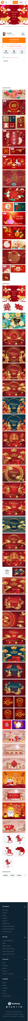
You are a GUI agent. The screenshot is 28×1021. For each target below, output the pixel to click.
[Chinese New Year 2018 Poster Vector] (13, 199)
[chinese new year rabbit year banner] (13, 515)
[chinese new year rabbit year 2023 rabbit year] (13, 654)
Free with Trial (14, 40)
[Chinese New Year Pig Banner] (6, 308)
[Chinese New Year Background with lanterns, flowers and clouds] (13, 93)
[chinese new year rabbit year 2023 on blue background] (13, 481)
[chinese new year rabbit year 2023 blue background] (13, 583)
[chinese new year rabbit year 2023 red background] (13, 396)
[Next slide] (22, 991)
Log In (20, 2)
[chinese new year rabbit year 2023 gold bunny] (13, 447)
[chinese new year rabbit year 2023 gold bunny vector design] (13, 739)
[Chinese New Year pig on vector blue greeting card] (13, 379)
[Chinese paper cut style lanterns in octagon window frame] (8, 237)
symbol (5, 991)
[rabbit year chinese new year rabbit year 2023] (13, 722)
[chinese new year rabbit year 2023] (13, 430)
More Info (6, 60)
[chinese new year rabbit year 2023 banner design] (9, 640)
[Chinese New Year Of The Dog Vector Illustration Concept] (6, 325)
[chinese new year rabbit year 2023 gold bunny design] (13, 600)
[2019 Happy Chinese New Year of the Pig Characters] (13, 106)
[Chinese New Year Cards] (9, 121)
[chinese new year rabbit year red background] (13, 671)
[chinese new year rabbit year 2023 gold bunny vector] (13, 705)
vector (12, 991)
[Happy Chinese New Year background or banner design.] (13, 828)
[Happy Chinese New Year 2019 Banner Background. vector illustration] (9, 284)
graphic (19, 991)
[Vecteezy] (2, 2)
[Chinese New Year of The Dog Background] (7, 227)
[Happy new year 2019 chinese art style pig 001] (8, 770)
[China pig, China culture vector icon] (7, 630)
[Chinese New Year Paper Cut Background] (6, 274)
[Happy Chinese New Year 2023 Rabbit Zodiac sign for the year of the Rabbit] (7, 135)
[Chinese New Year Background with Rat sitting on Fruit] (13, 262)
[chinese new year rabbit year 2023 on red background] (13, 688)
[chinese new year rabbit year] (13, 617)
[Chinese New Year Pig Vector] (13, 341)
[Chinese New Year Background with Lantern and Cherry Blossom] (13, 296)
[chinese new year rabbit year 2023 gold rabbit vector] (13, 549)
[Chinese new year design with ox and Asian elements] (13, 183)
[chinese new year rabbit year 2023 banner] (13, 498)
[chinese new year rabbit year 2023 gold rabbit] (13, 464)
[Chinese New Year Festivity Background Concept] (13, 215)
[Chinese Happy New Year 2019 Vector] (5, 164)
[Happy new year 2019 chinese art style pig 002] (8, 782)
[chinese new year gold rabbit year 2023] (13, 532)
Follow (23, 34)
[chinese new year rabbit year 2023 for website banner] (13, 756)
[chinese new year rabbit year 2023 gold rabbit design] (13, 566)
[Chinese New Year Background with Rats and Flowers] (10, 171)
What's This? (16, 57)
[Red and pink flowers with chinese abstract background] (13, 151)
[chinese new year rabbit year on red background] (13, 413)
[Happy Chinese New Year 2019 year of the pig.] (13, 249)
